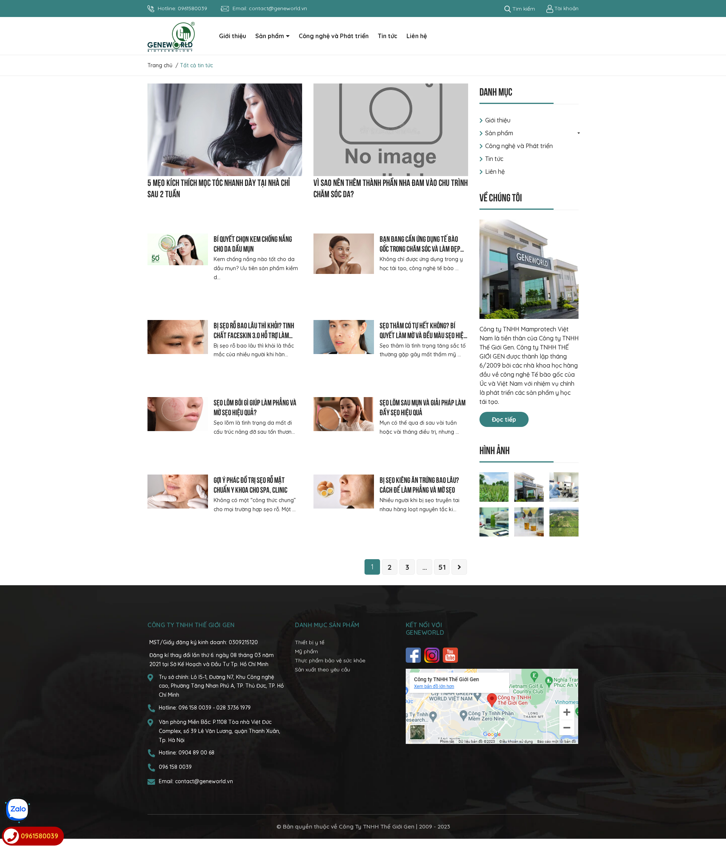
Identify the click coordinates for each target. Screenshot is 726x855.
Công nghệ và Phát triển (519, 146)
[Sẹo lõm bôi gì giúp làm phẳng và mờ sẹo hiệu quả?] (177, 414)
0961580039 (192, 8)
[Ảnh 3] (564, 486)
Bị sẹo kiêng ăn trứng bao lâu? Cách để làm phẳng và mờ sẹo (419, 484)
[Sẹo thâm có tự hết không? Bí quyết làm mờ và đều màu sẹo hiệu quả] (343, 337)
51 (442, 567)
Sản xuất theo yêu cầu (322, 669)
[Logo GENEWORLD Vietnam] (171, 36)
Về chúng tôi (500, 196)
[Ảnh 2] (529, 486)
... (424, 567)
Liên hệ (495, 171)
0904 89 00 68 (196, 752)
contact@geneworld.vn (278, 8)
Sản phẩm (499, 133)
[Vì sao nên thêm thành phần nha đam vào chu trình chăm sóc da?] (390, 129)
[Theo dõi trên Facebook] (414, 655)
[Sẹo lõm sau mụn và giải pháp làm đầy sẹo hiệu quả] (343, 414)
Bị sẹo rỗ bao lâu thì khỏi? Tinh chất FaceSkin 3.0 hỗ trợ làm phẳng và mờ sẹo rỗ (254, 334)
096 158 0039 (195, 707)
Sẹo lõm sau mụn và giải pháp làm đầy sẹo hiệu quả (422, 407)
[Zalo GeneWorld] (17, 809)
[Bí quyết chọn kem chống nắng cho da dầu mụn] (177, 249)
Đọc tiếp (504, 419)
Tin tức (494, 158)
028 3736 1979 (233, 707)
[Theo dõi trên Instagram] (432, 655)
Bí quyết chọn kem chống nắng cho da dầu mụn (253, 243)
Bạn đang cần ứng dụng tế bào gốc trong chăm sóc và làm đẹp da (420, 248)
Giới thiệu (497, 120)
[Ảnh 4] (494, 521)
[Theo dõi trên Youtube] (451, 655)
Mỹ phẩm (306, 651)
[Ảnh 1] (494, 486)
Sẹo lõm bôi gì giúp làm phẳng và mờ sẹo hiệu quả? (255, 407)
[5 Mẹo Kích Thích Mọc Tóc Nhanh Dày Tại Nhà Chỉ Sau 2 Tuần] (224, 129)
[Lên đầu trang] (712, 819)
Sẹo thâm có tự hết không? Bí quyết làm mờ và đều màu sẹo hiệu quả (423, 334)
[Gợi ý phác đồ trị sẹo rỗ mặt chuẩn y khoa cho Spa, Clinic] (177, 492)
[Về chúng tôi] (529, 269)
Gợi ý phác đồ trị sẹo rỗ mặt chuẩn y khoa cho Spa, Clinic (250, 484)
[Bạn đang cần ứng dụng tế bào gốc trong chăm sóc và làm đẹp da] (343, 253)
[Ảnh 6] (564, 521)
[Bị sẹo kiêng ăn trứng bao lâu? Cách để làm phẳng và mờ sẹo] (343, 492)
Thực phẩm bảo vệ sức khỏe (330, 660)
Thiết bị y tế (309, 642)
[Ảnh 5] (529, 521)
